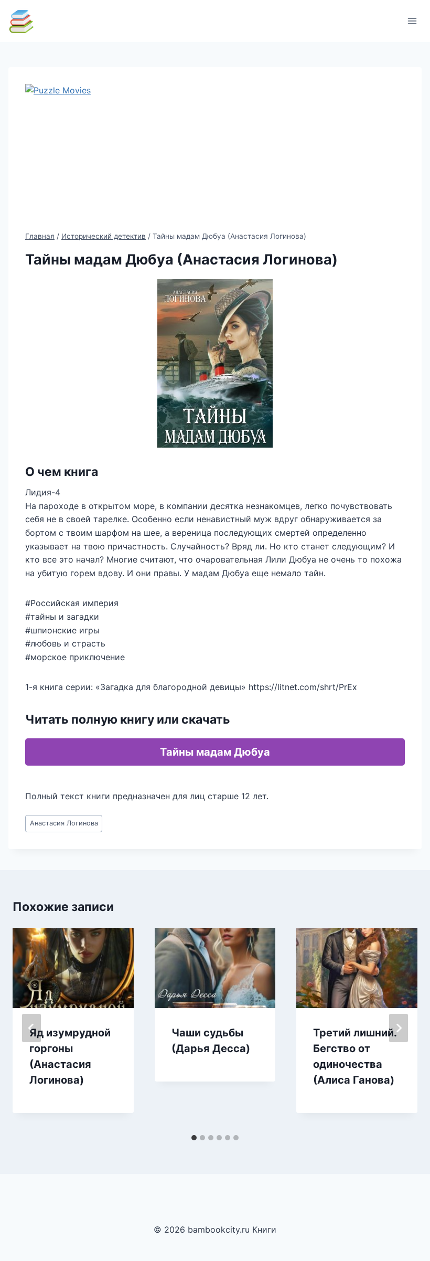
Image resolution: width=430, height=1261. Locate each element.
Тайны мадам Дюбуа (215, 752)
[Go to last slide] (31, 1028)
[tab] (194, 1137)
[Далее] (398, 1028)
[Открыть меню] (412, 21)
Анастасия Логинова (64, 823)
